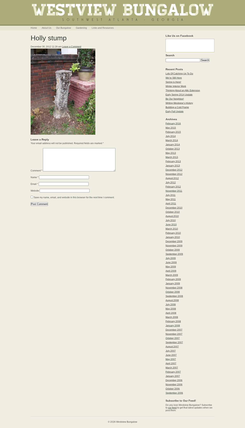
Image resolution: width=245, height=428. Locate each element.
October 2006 (173, 388)
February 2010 (173, 233)
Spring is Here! (173, 82)
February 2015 (173, 132)
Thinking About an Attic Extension (183, 90)
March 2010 (172, 228)
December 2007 (174, 330)
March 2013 (172, 157)
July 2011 (171, 195)
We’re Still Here (174, 78)
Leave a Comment (71, 46)
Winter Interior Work (176, 86)
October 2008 (173, 292)
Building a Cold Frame (177, 107)
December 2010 (174, 207)
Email (34, 184)
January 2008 (173, 325)
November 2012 (174, 174)
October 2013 (173, 149)
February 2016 (173, 123)
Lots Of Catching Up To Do (179, 73)
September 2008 (174, 296)
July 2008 (171, 304)
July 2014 (171, 136)
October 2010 (173, 212)
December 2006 (174, 380)
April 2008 (171, 313)
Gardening (81, 28)
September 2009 (174, 254)
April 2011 (171, 203)
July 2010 (171, 220)
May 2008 (171, 308)
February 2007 (173, 372)
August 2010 (172, 216)
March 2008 (172, 317)
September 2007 (174, 342)
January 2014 (173, 144)
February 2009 (173, 279)
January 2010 (173, 237)
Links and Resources (103, 28)
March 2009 (172, 275)
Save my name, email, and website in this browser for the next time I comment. (74, 197)
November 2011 (174, 191)
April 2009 (171, 271)
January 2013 (173, 165)
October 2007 (173, 338)
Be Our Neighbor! (175, 99)
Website (35, 190)
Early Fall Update (175, 111)
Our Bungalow (63, 28)
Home (34, 28)
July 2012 (171, 182)
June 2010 (171, 224)
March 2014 (172, 140)
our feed (172, 407)
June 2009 (171, 262)
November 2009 (174, 245)
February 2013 (173, 161)
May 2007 (171, 359)
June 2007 (171, 355)
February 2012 (173, 186)
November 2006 (174, 384)
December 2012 (174, 170)
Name (34, 177)
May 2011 (171, 199)
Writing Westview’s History (179, 103)
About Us (46, 28)
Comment (36, 170)
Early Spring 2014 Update (179, 94)
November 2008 (174, 287)
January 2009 (173, 283)
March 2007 (172, 367)
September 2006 (174, 393)
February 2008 (173, 321)
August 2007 (172, 346)
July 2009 (171, 258)
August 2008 (172, 300)
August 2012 (172, 178)
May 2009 (171, 266)
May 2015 (171, 127)
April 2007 (171, 363)
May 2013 (171, 153)
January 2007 (173, 376)
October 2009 (173, 250)
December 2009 (174, 241)
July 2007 (171, 351)
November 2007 (174, 334)
